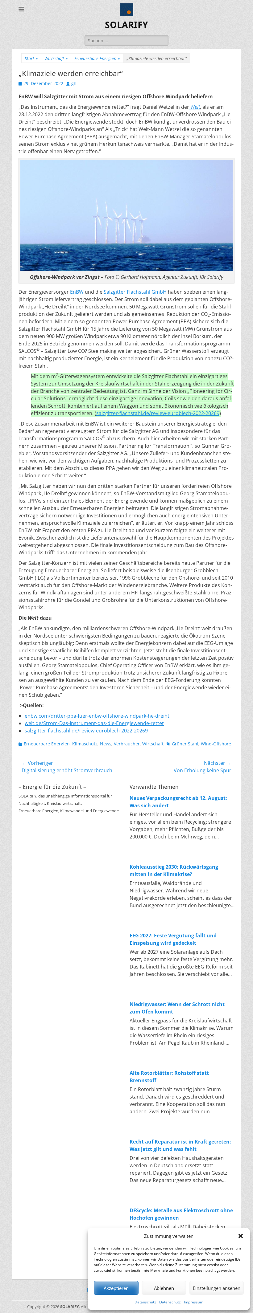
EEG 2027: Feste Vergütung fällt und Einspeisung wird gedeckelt (173, 939)
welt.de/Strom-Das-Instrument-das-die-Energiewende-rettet (94, 723)
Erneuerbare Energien (97, 58)
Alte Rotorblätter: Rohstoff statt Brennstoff (169, 1077)
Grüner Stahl (185, 744)
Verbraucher (127, 744)
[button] (241, 1236)
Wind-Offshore (216, 744)
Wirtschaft (56, 58)
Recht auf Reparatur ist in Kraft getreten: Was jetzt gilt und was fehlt (180, 1145)
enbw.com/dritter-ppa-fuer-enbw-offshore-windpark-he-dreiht (97, 715)
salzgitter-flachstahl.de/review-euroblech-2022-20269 (157, 413)
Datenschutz (145, 1302)
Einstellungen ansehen (216, 1288)
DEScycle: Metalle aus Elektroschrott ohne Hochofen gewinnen (181, 1214)
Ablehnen (164, 1288)
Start (31, 58)
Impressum (193, 1302)
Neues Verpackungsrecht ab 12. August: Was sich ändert (178, 802)
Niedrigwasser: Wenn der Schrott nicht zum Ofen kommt (177, 1008)
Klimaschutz (84, 744)
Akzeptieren (116, 1288)
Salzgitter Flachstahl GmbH (134, 291)
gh (74, 83)
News (105, 744)
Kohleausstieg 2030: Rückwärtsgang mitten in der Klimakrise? (174, 870)
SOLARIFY (126, 24)
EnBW (77, 291)
